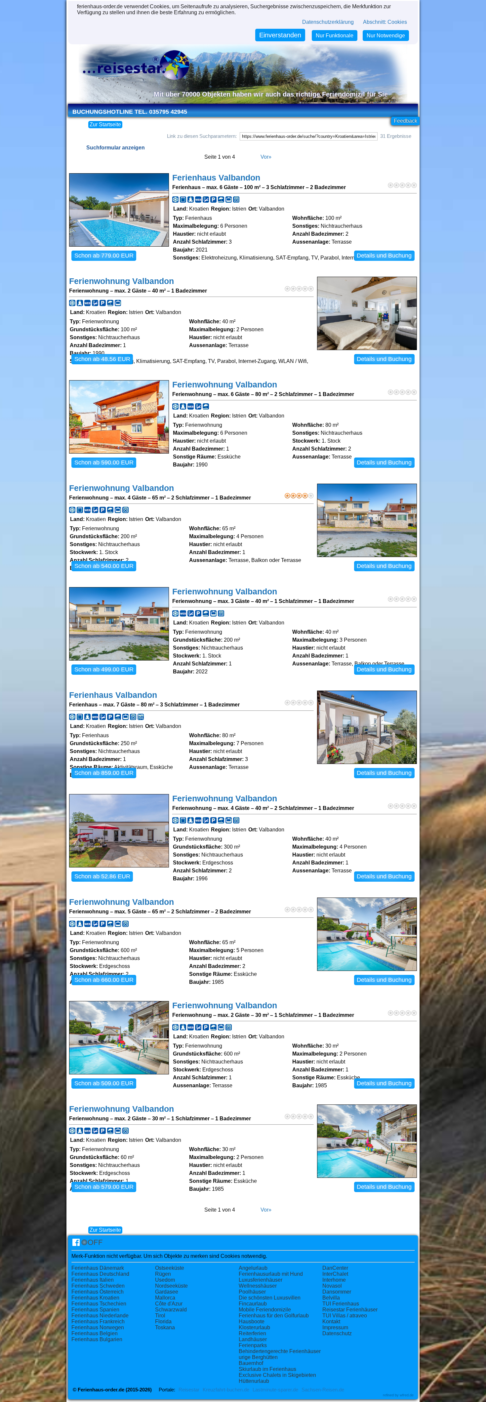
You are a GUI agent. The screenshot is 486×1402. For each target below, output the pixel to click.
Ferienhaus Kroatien (95, 1298)
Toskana (165, 1327)
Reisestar (189, 1389)
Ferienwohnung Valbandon (121, 281)
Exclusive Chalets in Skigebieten (277, 1375)
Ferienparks (253, 1345)
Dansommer (336, 1292)
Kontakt (331, 1321)
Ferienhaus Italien (92, 1280)
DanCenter (335, 1268)
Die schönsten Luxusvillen (270, 1298)
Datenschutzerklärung (328, 22)
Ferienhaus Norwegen (97, 1327)
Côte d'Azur (168, 1303)
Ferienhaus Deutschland (100, 1274)
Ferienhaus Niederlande (100, 1315)
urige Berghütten (258, 1357)
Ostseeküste (169, 1268)
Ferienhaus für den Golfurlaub (274, 1315)
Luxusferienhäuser (260, 1280)
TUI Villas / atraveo (344, 1315)
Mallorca (165, 1298)
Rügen (163, 1274)
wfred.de (407, 1395)
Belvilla (331, 1298)
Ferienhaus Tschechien (98, 1303)
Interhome (334, 1280)
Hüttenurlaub (254, 1381)
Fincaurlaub (253, 1303)
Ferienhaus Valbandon (216, 177)
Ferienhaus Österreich (97, 1292)
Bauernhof (251, 1363)
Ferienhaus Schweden (98, 1286)
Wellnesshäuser (258, 1286)
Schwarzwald (171, 1309)
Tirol (160, 1315)
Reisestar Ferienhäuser (350, 1309)
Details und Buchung (384, 255)
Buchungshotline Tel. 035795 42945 (129, 111)
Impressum (335, 1327)
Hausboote (251, 1321)
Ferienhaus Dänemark (97, 1268)
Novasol (332, 1286)
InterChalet (335, 1274)
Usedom (165, 1280)
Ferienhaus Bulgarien (96, 1339)
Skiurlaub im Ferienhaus (267, 1369)
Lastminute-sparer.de (275, 1389)
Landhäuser (253, 1339)
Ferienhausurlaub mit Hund (271, 1274)
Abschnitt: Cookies (385, 22)
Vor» (266, 157)
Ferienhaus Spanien (95, 1309)
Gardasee (166, 1292)
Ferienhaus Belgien (94, 1333)
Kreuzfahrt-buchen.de (226, 1389)
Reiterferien (252, 1333)
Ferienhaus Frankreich (98, 1321)
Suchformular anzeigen (115, 147)
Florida (163, 1321)
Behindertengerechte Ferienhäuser (280, 1351)
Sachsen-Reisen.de (323, 1389)
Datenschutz (337, 1333)
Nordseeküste (171, 1286)
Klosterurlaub (254, 1327)
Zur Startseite (105, 124)
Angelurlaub (253, 1268)
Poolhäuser (252, 1292)
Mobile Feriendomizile (265, 1309)
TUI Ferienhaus (340, 1303)
